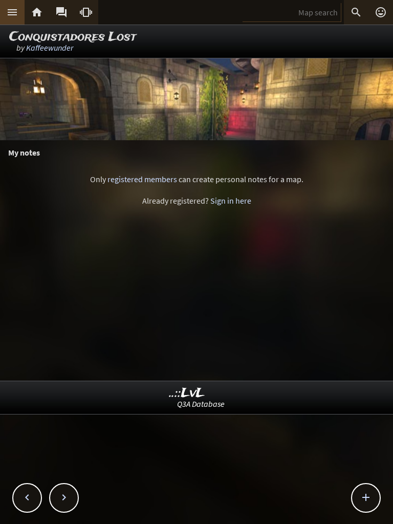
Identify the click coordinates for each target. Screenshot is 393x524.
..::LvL (187, 393)
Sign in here (230, 200)
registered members (142, 179)
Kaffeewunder (49, 47)
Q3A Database (201, 404)
